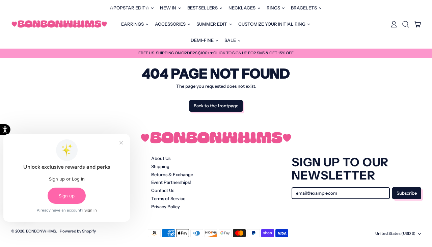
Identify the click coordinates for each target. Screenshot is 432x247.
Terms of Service (168, 198)
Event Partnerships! (171, 182)
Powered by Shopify (78, 231)
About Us (160, 158)
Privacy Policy (165, 206)
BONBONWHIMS (41, 231)
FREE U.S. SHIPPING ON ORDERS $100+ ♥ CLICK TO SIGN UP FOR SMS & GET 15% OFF (216, 53)
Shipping (160, 166)
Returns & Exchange (172, 174)
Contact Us (162, 190)
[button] (406, 24)
